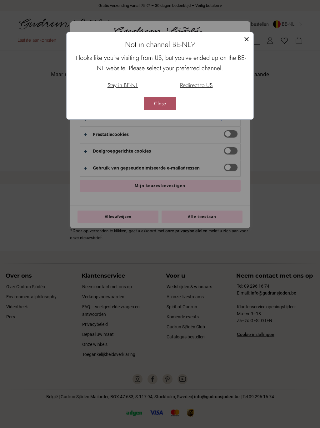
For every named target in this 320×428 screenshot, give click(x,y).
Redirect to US (196, 85)
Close (160, 103)
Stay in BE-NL (123, 85)
